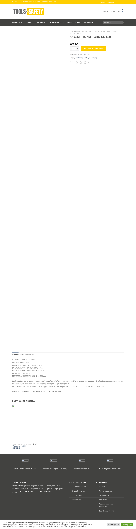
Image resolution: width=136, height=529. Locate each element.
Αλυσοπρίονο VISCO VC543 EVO (19, 447)
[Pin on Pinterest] (83, 62)
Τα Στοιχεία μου (77, 495)
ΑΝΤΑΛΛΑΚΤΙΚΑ (88, 22)
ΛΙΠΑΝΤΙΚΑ (78, 22)
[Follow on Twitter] (120, 2)
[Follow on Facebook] (116, 2)
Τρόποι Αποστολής (105, 491)
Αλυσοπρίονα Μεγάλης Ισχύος (87, 58)
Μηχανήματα (87, 31)
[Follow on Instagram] (118, 2)
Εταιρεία (103, 2)
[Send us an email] (122, 2)
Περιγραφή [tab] (15, 355)
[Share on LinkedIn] (87, 62)
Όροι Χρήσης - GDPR (106, 511)
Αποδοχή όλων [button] (127, 524)
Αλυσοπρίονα (100, 31)
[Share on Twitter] (75, 62)
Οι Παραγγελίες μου (79, 486)
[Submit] (121, 22)
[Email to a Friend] (79, 62)
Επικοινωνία (111, 2)
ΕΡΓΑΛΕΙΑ (29, 22)
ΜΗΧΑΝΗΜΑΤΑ (41, 22)
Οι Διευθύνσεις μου (79, 491)
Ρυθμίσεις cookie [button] (113, 524)
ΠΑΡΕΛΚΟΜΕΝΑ (54, 22)
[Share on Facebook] (71, 62)
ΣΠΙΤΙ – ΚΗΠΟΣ (67, 22)
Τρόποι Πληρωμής (105, 495)
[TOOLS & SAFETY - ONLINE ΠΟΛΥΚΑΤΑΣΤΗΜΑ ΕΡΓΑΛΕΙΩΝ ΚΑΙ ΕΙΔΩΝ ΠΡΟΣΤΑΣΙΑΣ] (28, 11)
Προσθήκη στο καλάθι (93, 48)
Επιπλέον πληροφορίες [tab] (27, 355)
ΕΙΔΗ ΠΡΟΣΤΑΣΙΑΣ (17, 22)
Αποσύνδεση (76, 499)
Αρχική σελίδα (75, 31)
